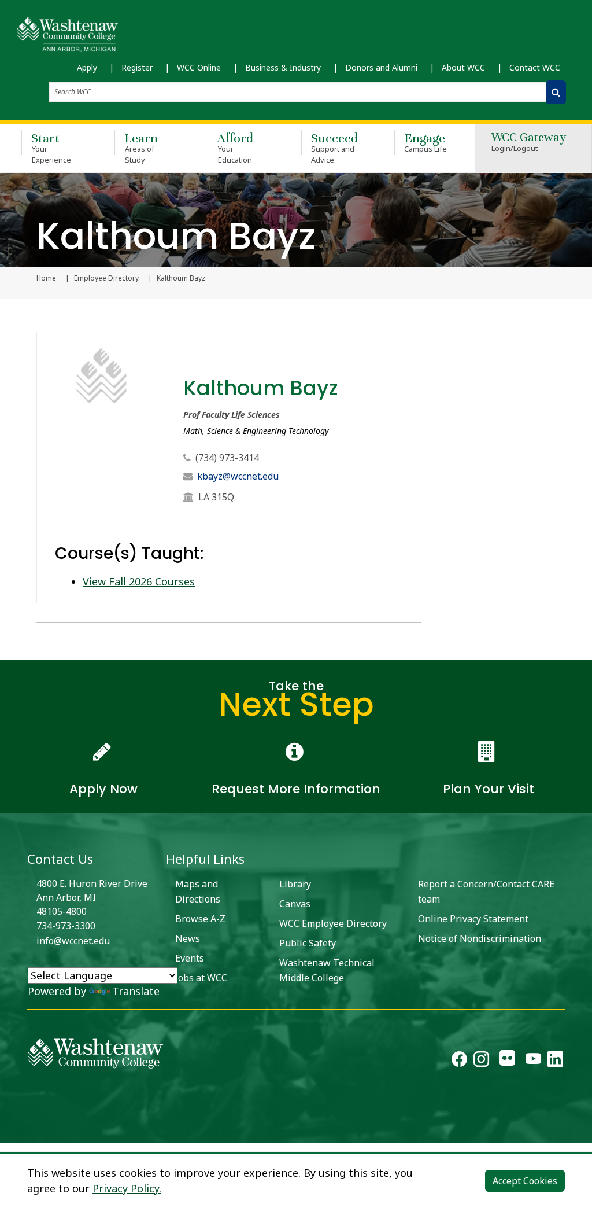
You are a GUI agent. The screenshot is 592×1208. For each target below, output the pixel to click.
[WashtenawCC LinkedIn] (555, 1061)
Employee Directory (106, 278)
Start (51, 147)
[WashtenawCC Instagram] (481, 1061)
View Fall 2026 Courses (139, 581)
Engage (425, 142)
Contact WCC (534, 67)
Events (189, 958)
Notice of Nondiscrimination (479, 938)
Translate (136, 991)
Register (137, 67)
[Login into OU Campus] (7, 1133)
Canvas (294, 903)
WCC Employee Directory (333, 923)
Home (46, 278)
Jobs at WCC (201, 977)
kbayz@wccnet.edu (238, 476)
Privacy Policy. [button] (126, 1188)
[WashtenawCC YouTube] (533, 1061)
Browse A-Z (200, 918)
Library (295, 884)
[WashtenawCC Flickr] (507, 1061)
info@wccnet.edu (73, 940)
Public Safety (307, 943)
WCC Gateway (528, 142)
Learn (141, 147)
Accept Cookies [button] (525, 1180)
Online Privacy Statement (473, 918)
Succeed (334, 147)
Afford (235, 147)
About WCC (463, 67)
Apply (87, 67)
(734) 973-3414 (227, 457)
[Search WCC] (556, 92)
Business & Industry (283, 67)
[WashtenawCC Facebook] (459, 1061)
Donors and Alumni (381, 67)
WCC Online (199, 67)
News (187, 938)
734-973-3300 (65, 925)
